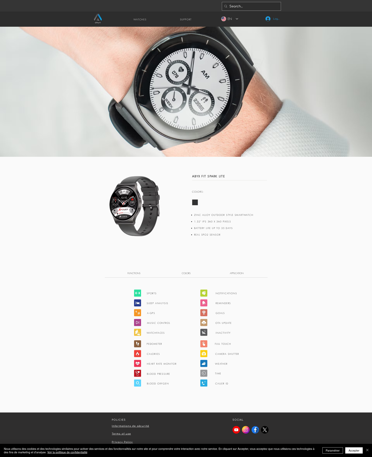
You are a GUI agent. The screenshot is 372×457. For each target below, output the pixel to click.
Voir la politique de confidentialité (67, 452)
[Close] (367, 450)
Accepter (354, 450)
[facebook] (255, 430)
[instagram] (246, 430)
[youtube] (236, 430)
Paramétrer (333, 450)
